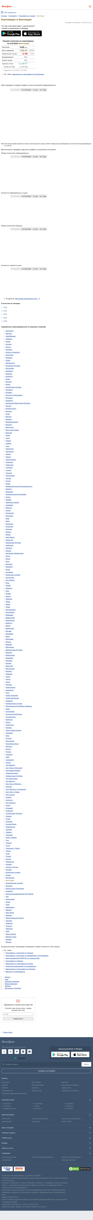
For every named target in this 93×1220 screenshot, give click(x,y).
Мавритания (10, 618)
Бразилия (9, 400)
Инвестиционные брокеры (70, 1085)
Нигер (8, 682)
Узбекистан (10, 862)
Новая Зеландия (12, 695)
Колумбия (9, 572)
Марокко (9, 644)
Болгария (9, 390)
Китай (8, 569)
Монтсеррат (10, 669)
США (7, 757)
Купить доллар (6, 1121)
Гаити (8, 438)
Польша (9, 738)
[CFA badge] (31, 1169)
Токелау (9, 843)
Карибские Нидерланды (14, 553)
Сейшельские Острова (14, 776)
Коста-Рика (10, 577)
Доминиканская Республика (16, 494)
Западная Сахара (12, 502)
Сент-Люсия (10, 795)
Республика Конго (12, 744)
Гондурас (9, 467)
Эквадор (9, 915)
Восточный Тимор (12, 430)
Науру (8, 677)
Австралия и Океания (13, 988)
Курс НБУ (5, 1085)
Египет (8, 497)
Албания (9, 339)
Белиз (8, 379)
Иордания (9, 516)
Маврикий (9, 615)
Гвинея (8, 457)
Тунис (8, 854)
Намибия (9, 674)
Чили (7, 904)
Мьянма (9, 671)
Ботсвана (9, 398)
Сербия (8, 797)
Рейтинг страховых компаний (71, 1157)
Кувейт (8, 585)
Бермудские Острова (13, 387)
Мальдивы (9, 639)
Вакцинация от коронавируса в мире (19, 964)
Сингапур (9, 800)
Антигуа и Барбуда (13, 352)
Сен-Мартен (10, 781)
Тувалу (8, 851)
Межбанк (5, 1088)
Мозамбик (9, 658)
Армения (9, 358)
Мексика (9, 652)
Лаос (7, 591)
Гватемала (10, 451)
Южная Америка (11, 984)
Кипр (7, 561)
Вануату (9, 417)
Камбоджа (9, 545)
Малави (8, 631)
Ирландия (9, 524)
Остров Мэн (10, 711)
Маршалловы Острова (14, 650)
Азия (6, 979)
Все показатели (10, 12)
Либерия (9, 599)
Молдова (9, 660)
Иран (8, 521)
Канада (8, 551)
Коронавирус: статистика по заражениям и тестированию (27, 955)
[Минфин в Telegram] (10, 1051)
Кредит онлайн (37, 1090)
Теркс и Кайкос (11, 837)
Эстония (9, 926)
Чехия (8, 902)
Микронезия (10, 655)
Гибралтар (9, 465)
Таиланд (9, 829)
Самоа (8, 762)
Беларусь (9, 376)
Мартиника (10, 647)
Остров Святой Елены (14, 714)
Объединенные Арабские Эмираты (19, 706)
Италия (8, 532)
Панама (9, 728)
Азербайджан (11, 336)
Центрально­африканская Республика (19, 894)
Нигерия (9, 685)
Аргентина (9, 355)
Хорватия (9, 891)
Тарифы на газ (66, 1088)
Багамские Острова (13, 366)
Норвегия (9, 701)
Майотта (9, 623)
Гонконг (8, 470)
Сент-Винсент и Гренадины (16, 789)
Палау (8, 722)
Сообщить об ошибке (46, 1071)
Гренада (9, 473)
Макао (8, 626)
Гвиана (8, 454)
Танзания (9, 835)
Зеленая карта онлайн (9, 1157)
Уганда (8, 859)
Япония (8, 942)
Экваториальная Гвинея (15, 918)
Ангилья (9, 344)
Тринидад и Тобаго (13, 848)
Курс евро (65, 1082)
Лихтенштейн (11, 610)
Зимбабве (9, 505)
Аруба (8, 360)
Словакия (9, 808)
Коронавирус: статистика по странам (19, 953)
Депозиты (35, 1088)
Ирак (7, 518)
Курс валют (5, 1082)
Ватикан (9, 419)
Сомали (9, 816)
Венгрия (9, 425)
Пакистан (9, 719)
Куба (7, 583)
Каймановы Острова (13, 543)
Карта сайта (7, 1032)
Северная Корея (12, 773)
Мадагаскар (10, 620)
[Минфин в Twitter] (17, 1051)
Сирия (8, 805)
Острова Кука (11, 717)
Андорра (9, 349)
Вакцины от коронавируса (15, 971)
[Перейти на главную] (6, 6)
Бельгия (9, 382)
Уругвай (8, 870)
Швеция (9, 910)
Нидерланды (10, 687)
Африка (8, 986)
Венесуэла (10, 427)
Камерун (9, 548)
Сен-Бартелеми (11, 778)
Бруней (8, 406)
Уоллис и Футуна (12, 867)
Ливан (8, 601)
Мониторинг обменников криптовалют (14, 1093)
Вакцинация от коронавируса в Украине (20, 969)
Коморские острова (13, 575)
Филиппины (10, 878)
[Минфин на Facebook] (4, 1051)
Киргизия (9, 564)
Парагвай (9, 733)
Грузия (8, 481)
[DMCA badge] (80, 1169)
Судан (8, 819)
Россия (8, 749)
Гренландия (10, 475)
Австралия (9, 331)
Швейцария (10, 907)
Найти (86, 1064)
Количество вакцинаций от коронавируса (21, 966)
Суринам (9, 821)
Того (7, 840)
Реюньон (9, 746)
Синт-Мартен (11, 803)
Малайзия (9, 634)
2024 (5, 321)
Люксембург (10, 612)
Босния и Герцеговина (14, 395)
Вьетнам (9, 433)
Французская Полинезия (15, 888)
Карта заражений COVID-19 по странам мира (23, 958)
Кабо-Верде (10, 537)
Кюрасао (9, 588)
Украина (9, 864)
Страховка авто (7, 1160)
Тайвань (9, 832)
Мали (8, 636)
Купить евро (36, 1121)
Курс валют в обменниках (40, 1118)
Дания (8, 484)
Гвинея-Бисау (11, 459)
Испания (9, 529)
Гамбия (8, 443)
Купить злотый (66, 1121)
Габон (8, 435)
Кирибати (9, 567)
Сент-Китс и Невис (13, 792)
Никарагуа (9, 690)
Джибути (9, 489)
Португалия (10, 741)
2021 (5, 311)
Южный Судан (11, 937)
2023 (5, 318)
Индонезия (10, 513)
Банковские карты (38, 1085)
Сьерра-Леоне (11, 824)
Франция (9, 886)
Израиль (9, 508)
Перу (7, 736)
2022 (5, 314)
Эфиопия (9, 929)
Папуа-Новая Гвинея (13, 730)
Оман (8, 709)
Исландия (9, 526)
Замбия (8, 500)
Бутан (8, 414)
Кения (8, 559)
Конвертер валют (7, 1090)
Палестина (10, 725)
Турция (8, 856)
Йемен (8, 534)
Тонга (8, 845)
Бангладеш (10, 368)
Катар (8, 556)
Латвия (8, 593)
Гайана (8, 441)
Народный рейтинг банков (70, 1090)
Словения (9, 811)
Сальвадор (10, 760)
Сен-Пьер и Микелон (13, 784)
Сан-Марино (10, 765)
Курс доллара (36, 1082)
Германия (9, 462)
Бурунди (9, 411)
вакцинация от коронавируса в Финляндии (28, 74)
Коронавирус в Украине (14, 961)
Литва (8, 607)
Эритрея (9, 921)
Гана (7, 446)
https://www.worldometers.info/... (26, 299)
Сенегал (9, 787)
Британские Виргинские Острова (18, 403)
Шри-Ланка (10, 913)
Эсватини (9, 923)
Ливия (8, 604)
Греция (8, 478)
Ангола (8, 347)
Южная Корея (11, 934)
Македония (10, 628)
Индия (8, 510)
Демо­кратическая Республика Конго (19, 486)
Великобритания (12, 422)
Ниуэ (7, 693)
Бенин (8, 384)
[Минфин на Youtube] (29, 1051)
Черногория (10, 899)
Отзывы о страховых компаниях (42, 1157)
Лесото (8, 596)
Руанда (8, 752)
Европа (7, 977)
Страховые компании (69, 1160)
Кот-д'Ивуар (10, 580)
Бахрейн (9, 374)
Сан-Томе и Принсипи (14, 768)
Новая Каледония (12, 698)
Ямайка (8, 939)
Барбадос (9, 371)
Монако (8, 663)
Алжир (8, 341)
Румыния (9, 754)
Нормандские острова (14, 703)
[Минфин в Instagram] (23, 1051)
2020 (5, 307)
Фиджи (8, 875)
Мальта (8, 642)
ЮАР (7, 931)
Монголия (9, 666)
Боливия (9, 392)
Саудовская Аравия (13, 770)
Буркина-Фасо (11, 408)
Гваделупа (9, 449)
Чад (7, 896)
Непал (8, 679)
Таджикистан (10, 827)
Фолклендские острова (14, 883)
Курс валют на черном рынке (71, 1118)
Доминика (9, 492)
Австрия (9, 333)
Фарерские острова (13, 872)
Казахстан (9, 540)
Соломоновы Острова (14, 813)
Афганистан (10, 363)
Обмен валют (6, 1118)
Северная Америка (12, 981)
